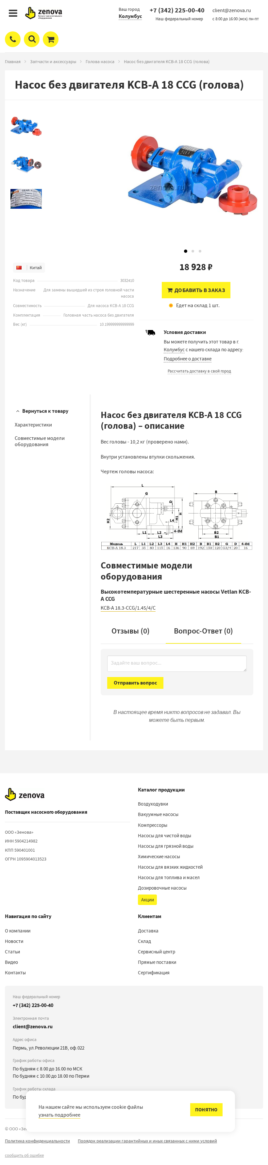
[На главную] (24, 794)
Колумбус (130, 16)
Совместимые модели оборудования (40, 441)
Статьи (12, 951)
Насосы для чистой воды (164, 835)
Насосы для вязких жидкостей (170, 867)
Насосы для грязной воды (165, 846)
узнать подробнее (59, 1115)
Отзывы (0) (130, 631)
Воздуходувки (153, 804)
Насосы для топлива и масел (169, 877)
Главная (13, 61)
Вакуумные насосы (158, 814)
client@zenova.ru (33, 1026)
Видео (11, 962)
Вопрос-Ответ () (203, 631)
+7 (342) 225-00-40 (177, 10)
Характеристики (33, 425)
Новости (14, 941)
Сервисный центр (156, 951)
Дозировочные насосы (162, 888)
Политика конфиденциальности (37, 1141)
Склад (144, 941)
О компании (17, 931)
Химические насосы (159, 856)
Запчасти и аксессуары (53, 61)
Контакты (15, 972)
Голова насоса (100, 61)
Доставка (148, 931)
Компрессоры (152, 825)
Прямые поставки (157, 962)
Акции (147, 899)
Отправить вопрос (135, 682)
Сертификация (154, 972)
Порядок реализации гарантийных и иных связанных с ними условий (147, 1141)
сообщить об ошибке (24, 1155)
